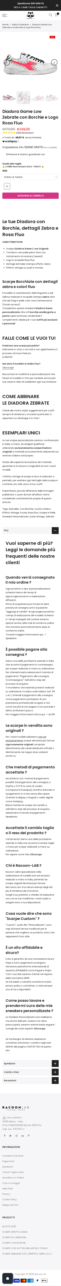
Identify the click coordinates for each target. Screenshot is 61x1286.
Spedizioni (11, 638)
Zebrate (50, 516)
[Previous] (7, 62)
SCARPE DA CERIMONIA (14, 1237)
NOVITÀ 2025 (9, 1226)
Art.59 (51, 714)
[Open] (7, 1278)
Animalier (14, 508)
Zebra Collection (20, 24)
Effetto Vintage (10, 512)
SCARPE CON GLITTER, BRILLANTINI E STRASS (25, 1248)
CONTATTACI (33, 1046)
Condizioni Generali (12, 1155)
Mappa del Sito (10, 1204)
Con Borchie (26, 508)
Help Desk (7, 1188)
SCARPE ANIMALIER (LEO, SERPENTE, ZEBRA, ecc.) (27, 1253)
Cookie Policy (9, 1199)
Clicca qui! (8, 367)
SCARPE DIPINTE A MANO (15, 1231)
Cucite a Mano (42, 508)
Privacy (6, 1194)
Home (5, 24)
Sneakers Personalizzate (15, 516)
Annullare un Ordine (13, 1177)
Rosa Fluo (33, 512)
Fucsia (23, 512)
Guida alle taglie (11, 163)
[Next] (54, 62)
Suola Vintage (37, 516)
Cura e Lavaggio (11, 1183)
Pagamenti (8, 1161)
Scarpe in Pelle (47, 512)
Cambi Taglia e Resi (13, 1172)
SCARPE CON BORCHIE (14, 1242)
